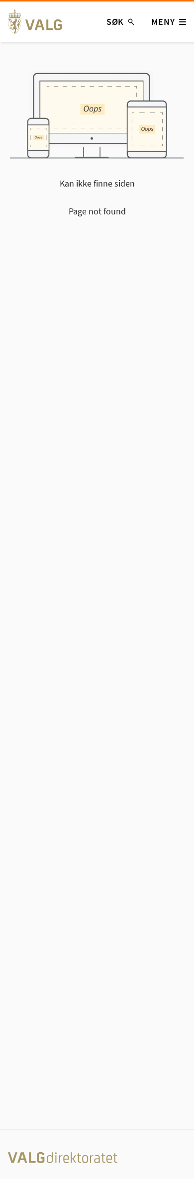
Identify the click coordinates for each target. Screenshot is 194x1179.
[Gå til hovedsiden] (40, 21)
